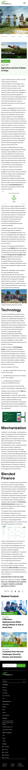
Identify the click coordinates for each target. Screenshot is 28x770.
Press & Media (5, 715)
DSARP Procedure (20, 764)
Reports (13, 36)
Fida (22, 391)
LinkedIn (6, 752)
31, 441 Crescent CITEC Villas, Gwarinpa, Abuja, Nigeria (7, 722)
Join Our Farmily (6, 695)
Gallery (20, 36)
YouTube (6, 757)
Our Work (4, 690)
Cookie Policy (13, 764)
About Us (4, 687)
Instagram (6, 755)
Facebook (6, 746)
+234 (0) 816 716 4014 (7, 729)
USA (3, 735)
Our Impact (5, 692)
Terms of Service (4, 764)
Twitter (6, 749)
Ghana (4, 741)
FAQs (3, 709)
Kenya (3, 738)
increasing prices (16, 184)
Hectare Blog (4, 36)
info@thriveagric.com (7, 726)
